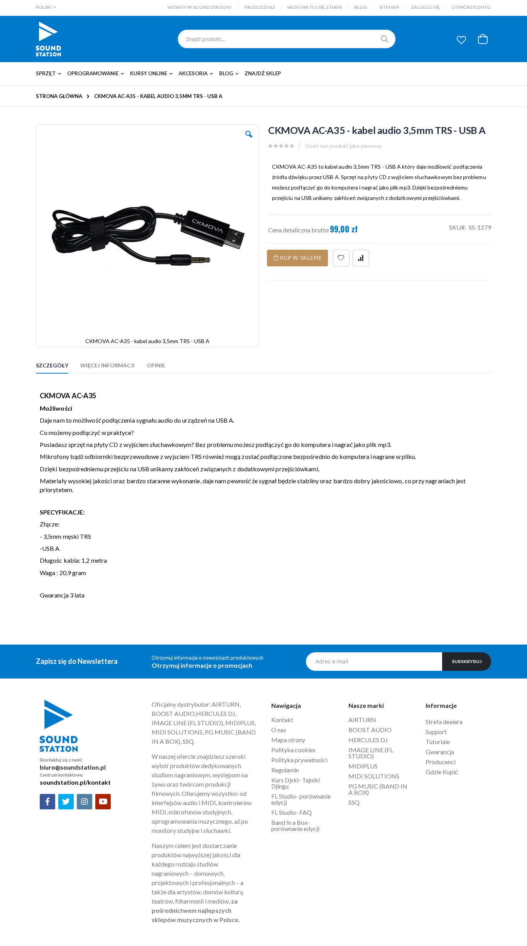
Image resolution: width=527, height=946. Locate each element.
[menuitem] (51, 73)
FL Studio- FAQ (291, 812)
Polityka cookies (293, 749)
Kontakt (282, 719)
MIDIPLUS (363, 766)
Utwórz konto (471, 7)
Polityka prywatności (299, 759)
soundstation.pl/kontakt (75, 782)
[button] (461, 39)
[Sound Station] (48, 39)
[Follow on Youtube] (103, 801)
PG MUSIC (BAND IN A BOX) (377, 789)
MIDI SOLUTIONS (373, 776)
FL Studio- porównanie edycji (301, 799)
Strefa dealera (444, 721)
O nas (278, 729)
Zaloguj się (425, 7)
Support (436, 731)
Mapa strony (288, 739)
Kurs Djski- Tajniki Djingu (295, 783)
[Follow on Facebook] (47, 801)
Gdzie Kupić (442, 771)
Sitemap (389, 7)
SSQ (354, 802)
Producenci (260, 7)
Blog (360, 7)
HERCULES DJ (368, 739)
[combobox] (286, 39)
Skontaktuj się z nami (314, 7)
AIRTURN (362, 719)
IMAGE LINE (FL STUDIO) (370, 753)
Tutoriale (438, 741)
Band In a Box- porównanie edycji (295, 825)
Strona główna (59, 96)
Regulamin (285, 769)
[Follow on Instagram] (84, 801)
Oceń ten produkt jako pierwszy (343, 145)
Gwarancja (440, 751)
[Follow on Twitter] (66, 801)
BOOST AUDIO (370, 729)
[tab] (58, 366)
